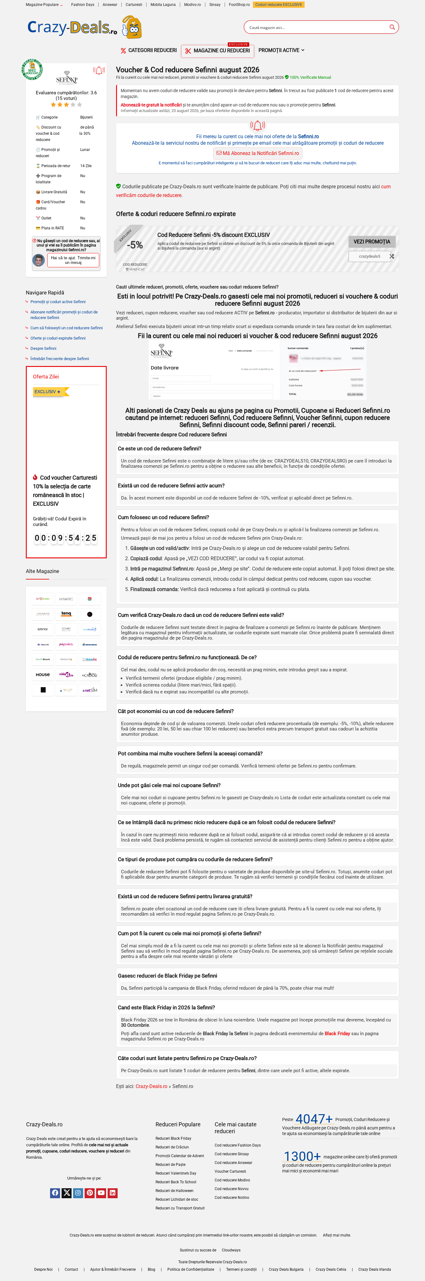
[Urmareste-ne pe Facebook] (55, 1193)
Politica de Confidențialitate (190, 1269)
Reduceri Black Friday (173, 1138)
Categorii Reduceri (152, 50)
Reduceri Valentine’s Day (176, 1173)
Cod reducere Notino (232, 1197)
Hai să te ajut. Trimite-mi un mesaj (73, 260)
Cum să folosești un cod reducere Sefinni (66, 328)
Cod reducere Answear (233, 1163)
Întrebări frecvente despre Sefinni (59, 358)
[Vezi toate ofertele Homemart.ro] (89, 644)
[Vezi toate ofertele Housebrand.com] (43, 675)
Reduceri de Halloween (175, 1191)
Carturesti (134, 4)
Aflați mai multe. (337, 1235)
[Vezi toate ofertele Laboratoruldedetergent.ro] (66, 690)
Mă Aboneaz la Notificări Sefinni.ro (260, 153)
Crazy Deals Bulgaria (286, 1269)
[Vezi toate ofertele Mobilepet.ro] (89, 659)
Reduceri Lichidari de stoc (177, 1199)
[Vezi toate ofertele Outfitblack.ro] (43, 659)
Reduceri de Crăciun (172, 1147)
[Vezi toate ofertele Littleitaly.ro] (89, 599)
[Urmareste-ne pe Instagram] (78, 1193)
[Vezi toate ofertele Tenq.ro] (66, 614)
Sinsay (215, 4)
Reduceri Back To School (176, 1182)
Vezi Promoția (372, 242)
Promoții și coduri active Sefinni (58, 301)
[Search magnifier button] (392, 27)
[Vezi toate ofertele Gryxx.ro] (43, 629)
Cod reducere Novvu (232, 1189)
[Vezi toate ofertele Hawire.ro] (66, 599)
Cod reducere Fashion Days (238, 1145)
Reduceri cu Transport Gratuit (180, 1208)
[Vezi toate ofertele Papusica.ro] (66, 644)
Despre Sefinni (43, 348)
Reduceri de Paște (170, 1164)
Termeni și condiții (241, 1269)
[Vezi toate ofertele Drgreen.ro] (43, 599)
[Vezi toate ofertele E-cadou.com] (89, 675)
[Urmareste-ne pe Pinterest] (90, 1193)
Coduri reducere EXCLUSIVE (278, 4)
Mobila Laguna (163, 4)
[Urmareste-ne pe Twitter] (67, 1193)
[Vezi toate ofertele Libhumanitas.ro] (43, 614)
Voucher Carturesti (230, 1171)
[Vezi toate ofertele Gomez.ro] (66, 629)
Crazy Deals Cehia (331, 1269)
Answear (110, 4)
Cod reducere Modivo (232, 1180)
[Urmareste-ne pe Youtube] (101, 1193)
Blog (151, 1269)
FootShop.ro (239, 4)
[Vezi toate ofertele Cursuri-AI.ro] (43, 644)
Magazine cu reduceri (221, 49)
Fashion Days (82, 4)
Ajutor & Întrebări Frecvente (113, 1269)
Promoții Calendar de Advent (180, 1156)
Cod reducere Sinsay (232, 1154)
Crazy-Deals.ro (151, 1086)
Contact (71, 1269)
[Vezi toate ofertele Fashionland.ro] (43, 690)
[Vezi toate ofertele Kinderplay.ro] (66, 659)
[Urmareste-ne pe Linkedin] (113, 1193)
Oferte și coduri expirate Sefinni (58, 338)
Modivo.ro (192, 4)
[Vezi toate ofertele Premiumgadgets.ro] (89, 614)
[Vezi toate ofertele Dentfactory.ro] (89, 629)
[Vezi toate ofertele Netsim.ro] (89, 690)
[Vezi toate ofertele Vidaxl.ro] (66, 675)
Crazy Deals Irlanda (374, 1269)
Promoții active (279, 50)
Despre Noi (43, 1269)
